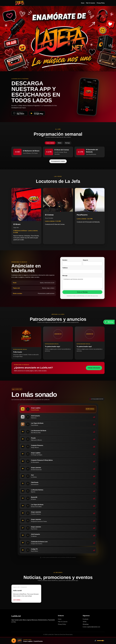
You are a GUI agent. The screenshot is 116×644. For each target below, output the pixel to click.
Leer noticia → (17, 600)
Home (82, 3)
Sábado (59, 142)
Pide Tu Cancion (90, 3)
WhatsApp (86, 624)
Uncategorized (23, 587)
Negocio (85, 260)
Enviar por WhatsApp (82, 292)
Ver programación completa (58, 161)
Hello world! (17, 590)
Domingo (67, 142)
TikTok (84, 621)
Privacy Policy (101, 3)
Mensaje (64, 275)
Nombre (64, 260)
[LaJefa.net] (19, 3)
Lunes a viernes (50, 142)
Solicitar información (94, 368)
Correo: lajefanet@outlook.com (91, 627)
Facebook (85, 619)
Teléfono (65, 267)
